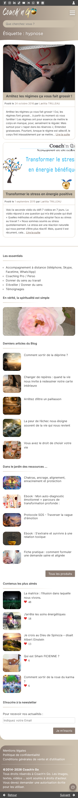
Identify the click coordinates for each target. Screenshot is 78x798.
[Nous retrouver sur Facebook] (5, 3)
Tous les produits (60, 574)
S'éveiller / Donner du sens (24, 285)
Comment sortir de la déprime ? (46, 355)
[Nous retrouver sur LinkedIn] (14, 3)
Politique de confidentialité (21, 755)
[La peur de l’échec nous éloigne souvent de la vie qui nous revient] (12, 428)
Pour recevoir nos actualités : (23, 714)
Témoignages (15, 289)
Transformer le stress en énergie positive (39, 194)
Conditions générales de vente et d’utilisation (34, 759)
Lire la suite (63, 134)
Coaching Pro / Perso (20, 276)
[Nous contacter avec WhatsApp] (33, 3)
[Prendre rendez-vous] (43, 3)
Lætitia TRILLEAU (49, 103)
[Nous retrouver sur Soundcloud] (28, 3)
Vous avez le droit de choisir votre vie (47, 445)
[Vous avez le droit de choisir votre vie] (12, 450)
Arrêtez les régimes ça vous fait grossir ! (39, 96)
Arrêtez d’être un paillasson (42, 399)
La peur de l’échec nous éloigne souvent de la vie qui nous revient (47, 423)
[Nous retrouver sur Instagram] (10, 3)
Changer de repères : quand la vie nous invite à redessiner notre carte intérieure (48, 381)
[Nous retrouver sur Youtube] (24, 3)
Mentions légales (14, 750)
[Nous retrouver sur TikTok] (19, 3)
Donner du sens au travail (23, 280)
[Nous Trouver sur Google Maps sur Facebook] (38, 3)
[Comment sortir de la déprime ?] (12, 362)
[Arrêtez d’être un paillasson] (12, 406)
